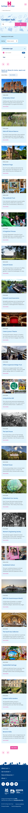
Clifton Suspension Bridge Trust (12, 365)
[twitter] (3, 64)
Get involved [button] (5, 772)
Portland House (7, 465)
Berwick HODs (7, 732)
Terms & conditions (20, 804)
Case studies (14, 52)
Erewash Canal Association (11, 298)
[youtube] (16, 784)
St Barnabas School (9, 98)
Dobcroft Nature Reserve (10, 131)
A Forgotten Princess (9, 231)
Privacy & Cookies (5, 806)
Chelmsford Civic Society (10, 498)
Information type (8, 49)
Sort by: (3, 41)
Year (4, 57)
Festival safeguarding (16, 806)
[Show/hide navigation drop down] (25, 4)
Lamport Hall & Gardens (10, 698)
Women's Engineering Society (12, 532)
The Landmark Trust (9, 198)
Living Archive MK (8, 398)
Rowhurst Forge (8, 165)
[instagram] (12, 784)
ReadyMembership (18, 800)
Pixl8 (16, 798)
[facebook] (8, 64)
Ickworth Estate (8, 265)
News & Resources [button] (7, 775)
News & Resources (6, 10)
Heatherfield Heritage (9, 665)
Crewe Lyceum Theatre (10, 331)
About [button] (3, 778)
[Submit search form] (21, 24)
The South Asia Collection (10, 632)
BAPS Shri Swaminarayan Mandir (13, 598)
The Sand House (8, 432)
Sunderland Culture (9, 565)
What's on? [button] (4, 768)
